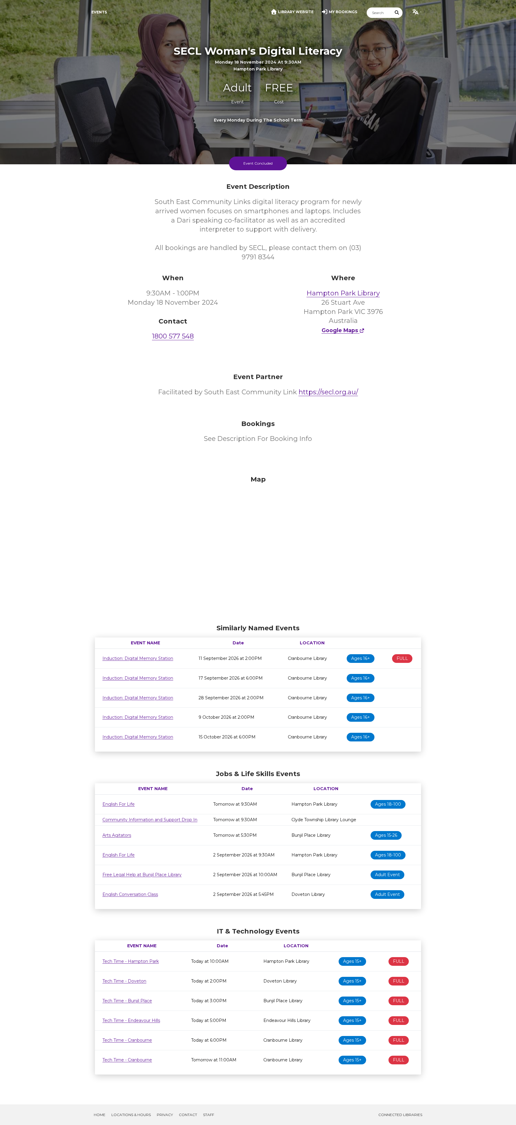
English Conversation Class (130, 894)
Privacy (165, 1114)
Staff (208, 1114)
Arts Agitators (116, 835)
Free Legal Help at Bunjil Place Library (142, 874)
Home (99, 1114)
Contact (188, 1114)
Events (99, 12)
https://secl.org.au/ (328, 392)
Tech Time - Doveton (124, 981)
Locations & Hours (131, 1114)
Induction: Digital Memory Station (137, 658)
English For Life (118, 804)
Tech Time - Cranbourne (127, 1040)
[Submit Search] (397, 12)
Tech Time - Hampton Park (130, 961)
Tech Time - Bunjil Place (127, 1000)
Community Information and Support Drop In (149, 819)
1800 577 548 (173, 336)
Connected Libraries (400, 1114)
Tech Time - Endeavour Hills (131, 1020)
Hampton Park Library (343, 293)
